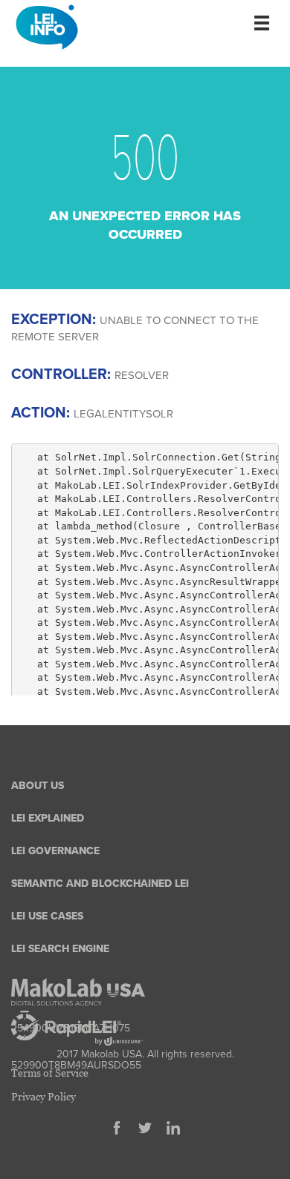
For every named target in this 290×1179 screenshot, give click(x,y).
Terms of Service (49, 1072)
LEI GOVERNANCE (55, 851)
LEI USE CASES (47, 916)
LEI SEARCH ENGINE (60, 948)
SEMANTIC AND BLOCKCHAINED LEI (100, 883)
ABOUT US (37, 785)
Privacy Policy (43, 1096)
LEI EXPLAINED (47, 818)
